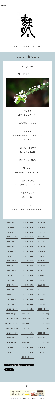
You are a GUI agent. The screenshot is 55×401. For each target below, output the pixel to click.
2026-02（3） (12, 232)
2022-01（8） (28, 309)
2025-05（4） (12, 247)
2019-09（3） (43, 352)
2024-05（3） (12, 266)
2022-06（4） (43, 299)
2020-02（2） (12, 347)
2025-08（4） (12, 242)
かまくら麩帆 (22, 398)
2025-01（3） (28, 251)
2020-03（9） (44, 343)
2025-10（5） (28, 237)
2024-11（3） (12, 256)
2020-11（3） (12, 333)
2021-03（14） (44, 323)
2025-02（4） (12, 251)
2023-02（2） (12, 290)
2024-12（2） (43, 251)
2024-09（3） (43, 256)
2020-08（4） (12, 338)
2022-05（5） (12, 304)
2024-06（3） (43, 261)
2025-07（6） (28, 242)
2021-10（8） (27, 314)
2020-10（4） (28, 333)
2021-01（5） (28, 328)
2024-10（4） (28, 256)
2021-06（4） (44, 319)
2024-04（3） (28, 266)
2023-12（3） (43, 271)
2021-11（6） (12, 314)
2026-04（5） (28, 227)
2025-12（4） (43, 232)
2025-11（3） (12, 237)
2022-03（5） (43, 304)
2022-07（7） (28, 299)
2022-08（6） (12, 299)
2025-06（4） (43, 242)
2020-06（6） (43, 338)
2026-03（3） (43, 227)
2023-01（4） (28, 290)
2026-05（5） (12, 227)
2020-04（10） (28, 343)
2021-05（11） (11, 323)
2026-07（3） (28, 223)
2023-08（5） (12, 280)
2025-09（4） (43, 237)
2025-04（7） (28, 247)
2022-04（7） (28, 304)
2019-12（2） (43, 347)
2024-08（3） (12, 261)
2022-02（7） (12, 309)
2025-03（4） (43, 247)
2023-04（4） (28, 285)
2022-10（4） (28, 295)
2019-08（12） (28, 357)
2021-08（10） (12, 319)
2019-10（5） (28, 352)
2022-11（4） (12, 295)
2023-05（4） (12, 285)
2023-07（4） (28, 280)
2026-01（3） (28, 232)
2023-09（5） (43, 275)
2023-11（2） (12, 275)
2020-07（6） (28, 338)
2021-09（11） (43, 314)
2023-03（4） (43, 285)
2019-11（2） (12, 352)
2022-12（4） (43, 290)
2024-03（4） (43, 266)
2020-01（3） (28, 347)
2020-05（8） (12, 343)
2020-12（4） (44, 328)
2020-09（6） (43, 333)
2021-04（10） (28, 323)
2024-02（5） (12, 271)
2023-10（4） (28, 275)
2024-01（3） (28, 271)
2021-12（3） (43, 309)
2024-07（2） (28, 261)
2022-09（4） (43, 295)
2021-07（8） (28, 319)
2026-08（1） (12, 223)
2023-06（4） (43, 280)
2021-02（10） (12, 328)
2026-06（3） (43, 223)
